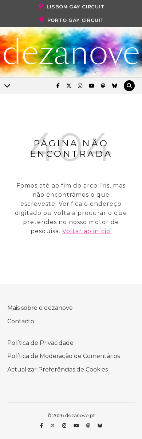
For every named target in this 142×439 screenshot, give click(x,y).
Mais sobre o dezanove (40, 307)
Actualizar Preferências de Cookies (57, 369)
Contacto (20, 321)
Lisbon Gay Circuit (75, 6)
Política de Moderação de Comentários (63, 356)
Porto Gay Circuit (75, 20)
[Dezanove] (71, 51)
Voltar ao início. (87, 231)
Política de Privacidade (40, 342)
